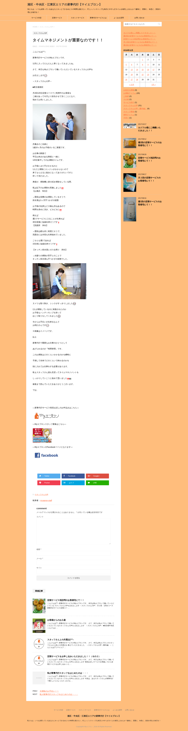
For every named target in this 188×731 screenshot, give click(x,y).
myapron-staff (46, 500)
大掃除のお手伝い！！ (49, 691)
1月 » (154, 85)
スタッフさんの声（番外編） (135, 109)
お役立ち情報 (128, 90)
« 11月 (131, 85)
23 (148, 75)
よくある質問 (119, 18)
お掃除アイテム (129, 93)
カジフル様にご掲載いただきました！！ (139, 33)
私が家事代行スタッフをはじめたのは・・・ (67, 673)
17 (153, 70)
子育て (126, 118)
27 (132, 80)
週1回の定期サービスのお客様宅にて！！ (140, 45)
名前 (38, 549)
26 (126, 80)
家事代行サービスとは (98, 18)
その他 (126, 99)
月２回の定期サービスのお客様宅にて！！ (140, 42)
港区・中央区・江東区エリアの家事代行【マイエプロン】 (64, 4)
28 (137, 80)
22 (142, 75)
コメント (40, 517)
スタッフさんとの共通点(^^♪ (60, 639)
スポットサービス (77, 18)
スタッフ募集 (128, 112)
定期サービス (57, 18)
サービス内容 (36, 18)
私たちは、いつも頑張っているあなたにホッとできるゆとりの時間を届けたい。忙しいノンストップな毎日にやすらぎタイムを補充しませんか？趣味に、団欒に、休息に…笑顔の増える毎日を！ (94, 721)
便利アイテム (128, 115)
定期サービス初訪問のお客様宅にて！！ (65, 600)
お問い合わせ (139, 18)
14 (137, 70)
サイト (39, 568)
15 (142, 70)
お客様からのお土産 (56, 620)
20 (132, 75)
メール (39, 559)
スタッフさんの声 (41, 494)
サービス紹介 (128, 102)
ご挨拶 (126, 96)
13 (132, 70)
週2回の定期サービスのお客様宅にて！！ (140, 36)
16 (148, 70)
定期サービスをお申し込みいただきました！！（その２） (74, 656)
